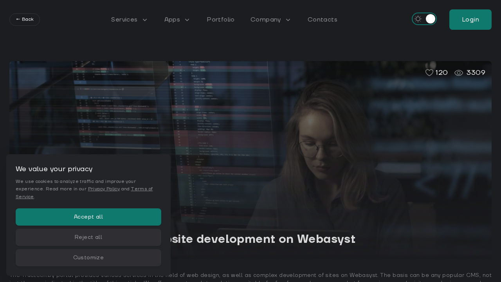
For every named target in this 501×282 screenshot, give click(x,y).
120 (442, 72)
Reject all (88, 237)
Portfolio (221, 20)
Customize (88, 257)
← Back (24, 19)
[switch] (424, 19)
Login (470, 20)
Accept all (88, 217)
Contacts (322, 20)
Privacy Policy (104, 189)
